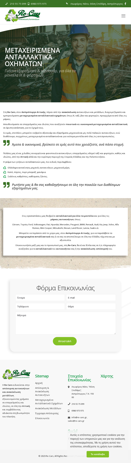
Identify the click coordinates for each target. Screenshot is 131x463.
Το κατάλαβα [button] (98, 454)
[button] (123, 446)
